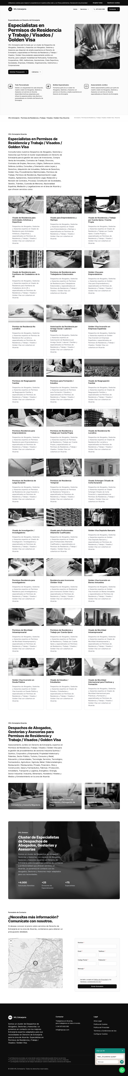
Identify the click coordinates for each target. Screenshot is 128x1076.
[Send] (122, 1062)
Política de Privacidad (101, 979)
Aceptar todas (97, 3)
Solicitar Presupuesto (17, 72)
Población (102, 960)
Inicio (75, 9)
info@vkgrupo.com (62, 1030)
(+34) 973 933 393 (62, 1026)
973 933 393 (100, 9)
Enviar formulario (97, 986)
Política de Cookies (100, 1024)
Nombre (81, 942)
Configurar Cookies (101, 1034)
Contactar (112, 9)
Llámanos (35, 72)
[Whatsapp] (122, 1070)
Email (80, 951)
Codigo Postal (83, 960)
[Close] (122, 1050)
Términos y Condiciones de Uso (90, 981)
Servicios (83, 9)
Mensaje (81, 968)
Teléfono (101, 951)
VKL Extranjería (19, 9)
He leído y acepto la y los (95, 980)
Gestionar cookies (113, 3)
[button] (36, 963)
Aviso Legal (98, 1021)
